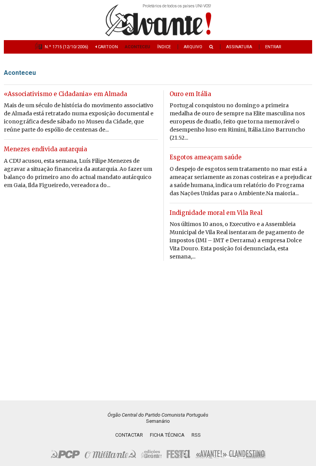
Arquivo (193, 46)
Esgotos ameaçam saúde (206, 157)
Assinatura (239, 46)
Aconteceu (137, 46)
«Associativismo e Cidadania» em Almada (65, 94)
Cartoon (107, 46)
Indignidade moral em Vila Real (216, 212)
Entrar (273, 46)
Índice (164, 46)
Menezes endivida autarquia (45, 149)
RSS (196, 435)
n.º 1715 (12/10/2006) (66, 46)
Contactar (129, 435)
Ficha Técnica (167, 435)
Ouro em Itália (190, 94)
